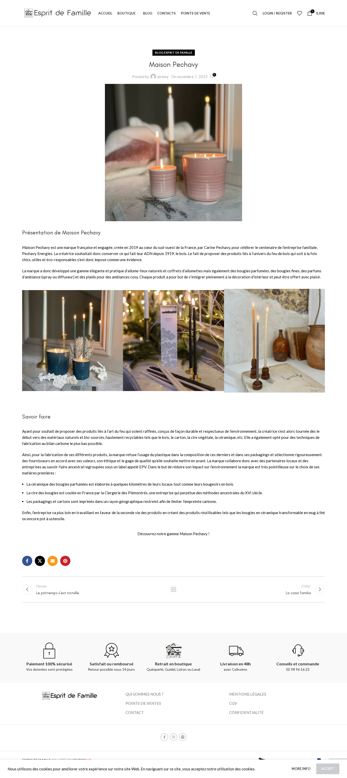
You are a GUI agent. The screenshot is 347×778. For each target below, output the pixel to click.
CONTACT (134, 712)
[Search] (255, 13)
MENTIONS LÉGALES (247, 694)
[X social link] (40, 561)
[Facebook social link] (27, 561)
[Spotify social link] (182, 737)
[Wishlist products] (299, 13)
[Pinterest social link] (65, 561)
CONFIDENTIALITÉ (246, 712)
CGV (233, 703)
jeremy (163, 76)
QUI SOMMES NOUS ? (144, 694)
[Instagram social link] (173, 737)
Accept (327, 769)
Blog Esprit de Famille (173, 52)
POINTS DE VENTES (143, 703)
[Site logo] (57, 12)
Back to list (174, 589)
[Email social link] (53, 561)
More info (301, 769)
